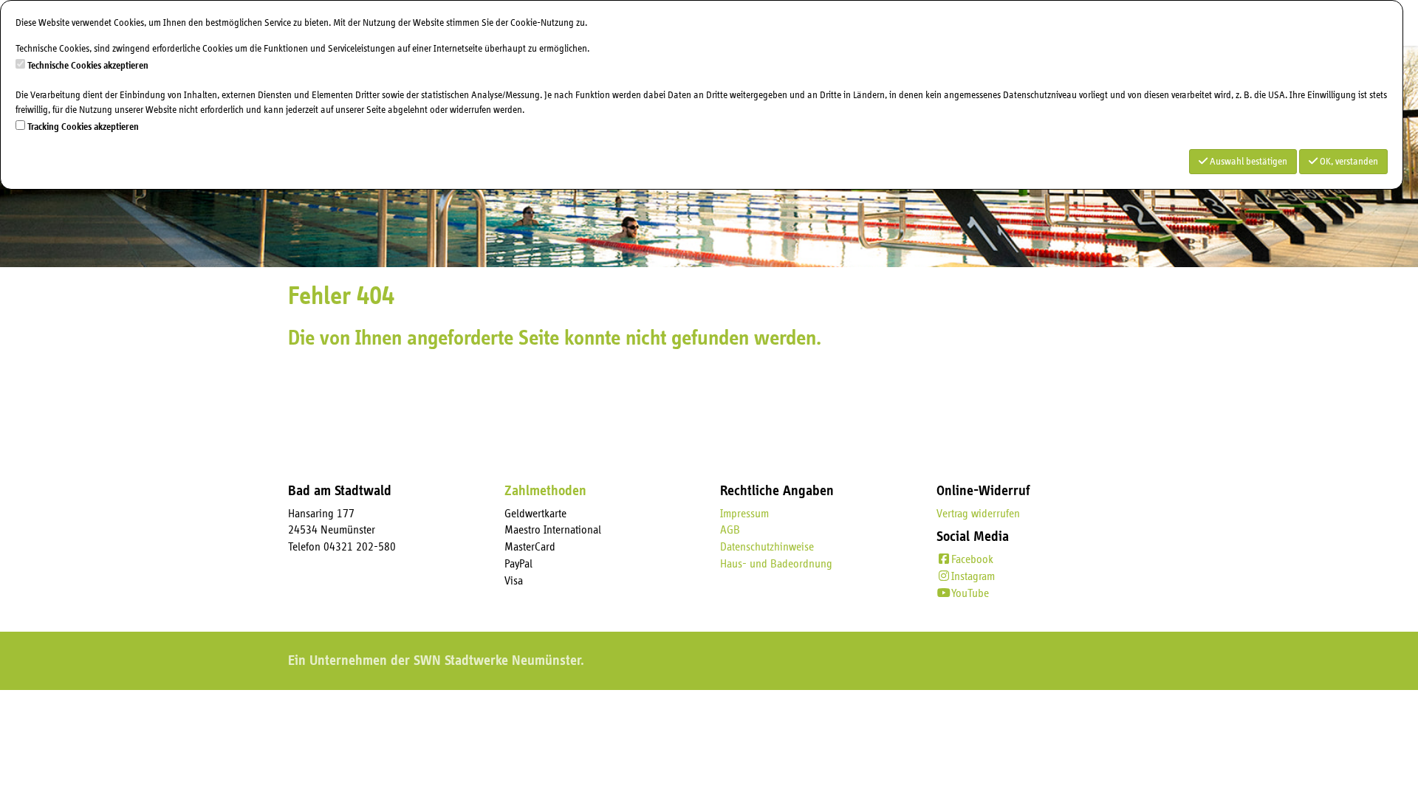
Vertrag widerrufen (978, 514)
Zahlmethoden (545, 490)
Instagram (973, 576)
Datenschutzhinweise (767, 547)
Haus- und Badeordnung (776, 564)
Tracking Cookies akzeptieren (83, 127)
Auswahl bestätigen (1247, 161)
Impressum (744, 514)
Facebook (972, 559)
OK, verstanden (1348, 161)
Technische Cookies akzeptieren (87, 66)
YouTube (970, 593)
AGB (730, 530)
